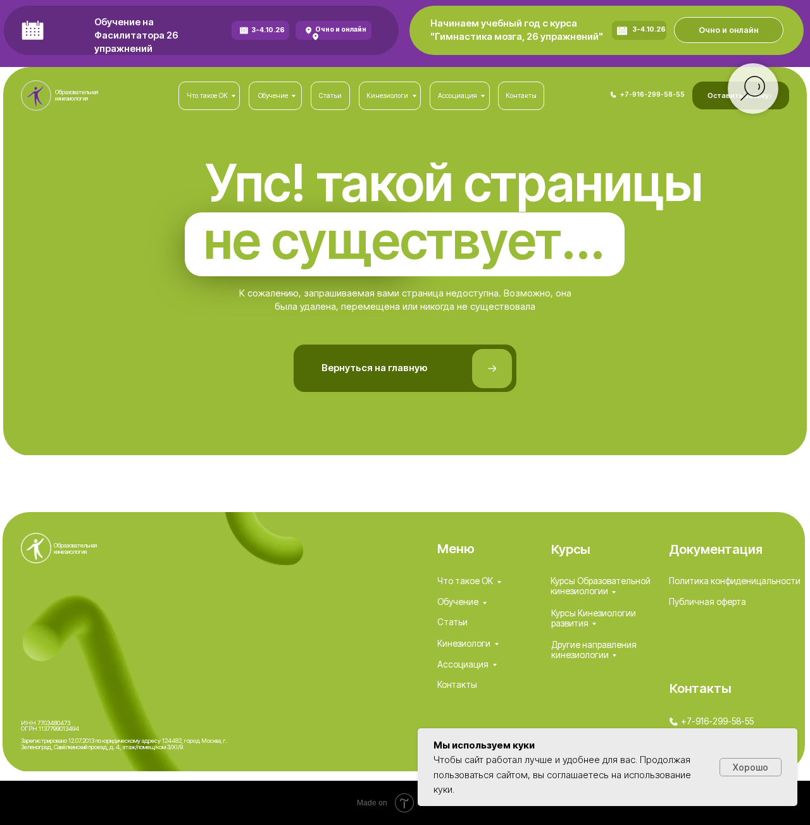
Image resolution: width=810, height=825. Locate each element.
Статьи (452, 622)
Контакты (457, 685)
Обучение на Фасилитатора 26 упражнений (136, 35)
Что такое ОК (465, 581)
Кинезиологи (463, 644)
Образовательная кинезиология (76, 95)
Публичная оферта (707, 602)
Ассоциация (463, 664)
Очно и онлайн (340, 29)
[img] (614, 95)
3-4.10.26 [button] (649, 29)
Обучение (457, 602)
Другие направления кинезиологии (594, 650)
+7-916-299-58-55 (652, 94)
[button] (728, 30)
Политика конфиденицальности (735, 581)
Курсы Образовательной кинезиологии (601, 586)
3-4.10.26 (268, 30)
